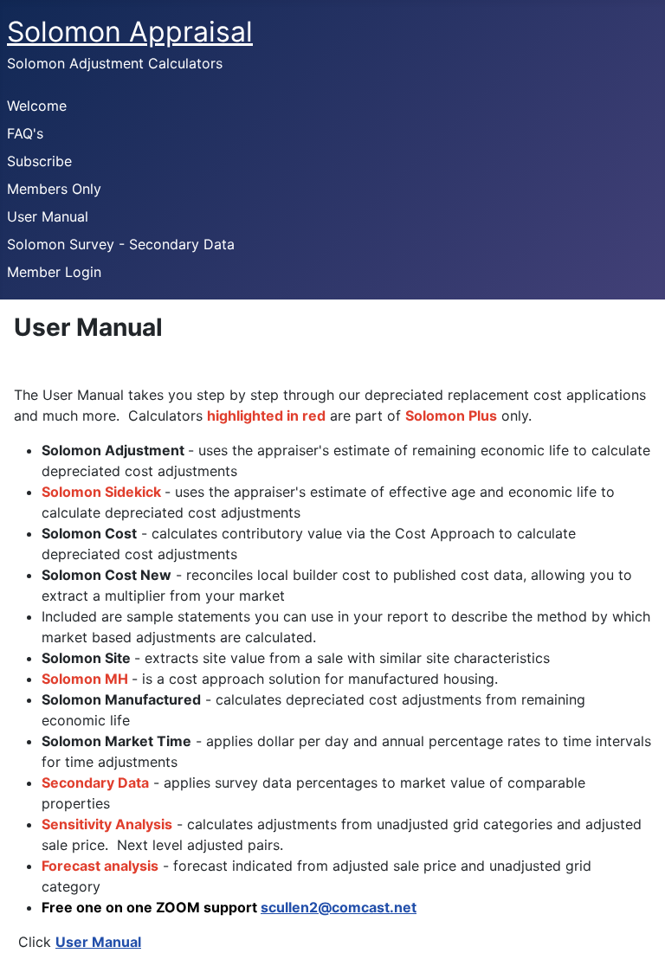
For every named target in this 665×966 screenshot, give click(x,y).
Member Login (54, 271)
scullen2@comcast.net (338, 907)
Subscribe (39, 161)
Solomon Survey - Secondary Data (121, 244)
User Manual (47, 216)
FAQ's (25, 133)
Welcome (37, 105)
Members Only (54, 188)
